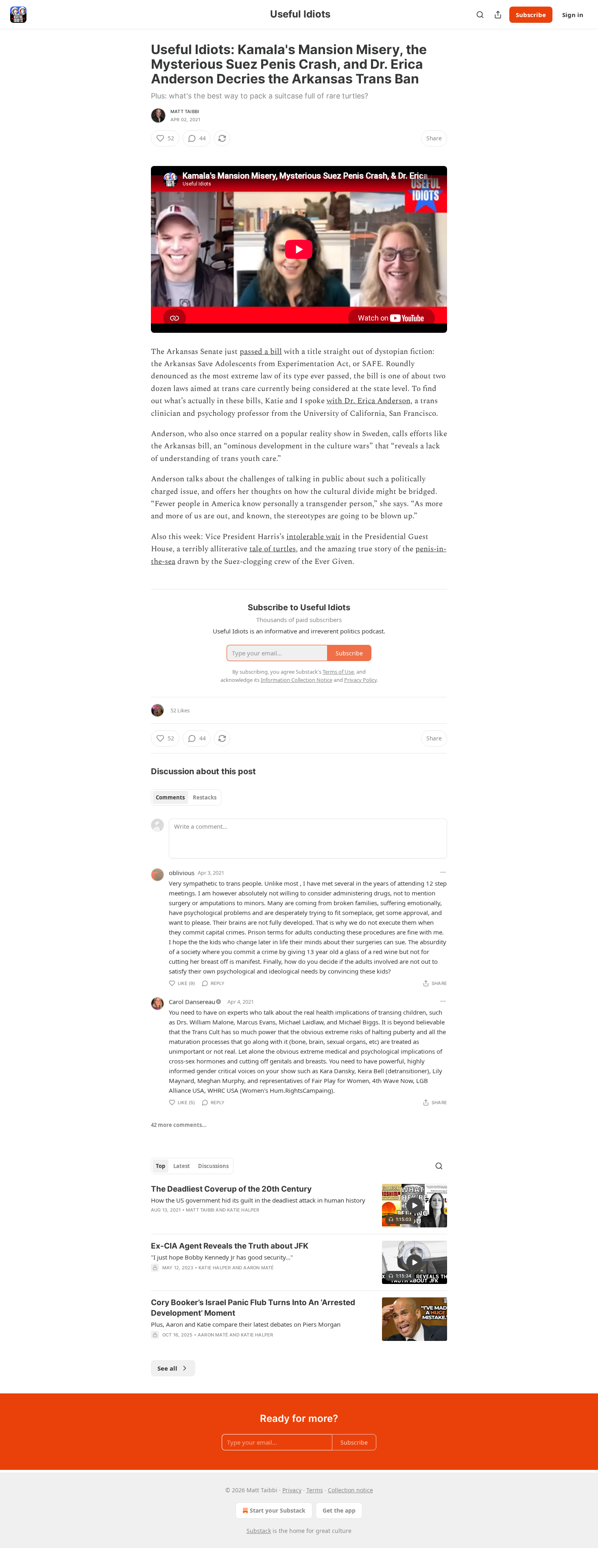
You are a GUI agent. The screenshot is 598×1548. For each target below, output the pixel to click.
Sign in (572, 15)
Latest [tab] (181, 1166)
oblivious (181, 873)
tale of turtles (272, 549)
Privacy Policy (360, 679)
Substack (259, 1531)
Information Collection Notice (296, 679)
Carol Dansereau (192, 1002)
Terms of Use (338, 671)
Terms (314, 1490)
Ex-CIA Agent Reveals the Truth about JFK (229, 1246)
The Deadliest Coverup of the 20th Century (231, 1189)
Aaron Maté (258, 1268)
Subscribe (531, 15)
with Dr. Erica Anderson (368, 401)
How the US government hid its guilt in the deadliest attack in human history (258, 1200)
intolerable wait (313, 537)
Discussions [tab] (213, 1166)
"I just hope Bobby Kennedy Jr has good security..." (222, 1257)
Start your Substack (278, 1510)
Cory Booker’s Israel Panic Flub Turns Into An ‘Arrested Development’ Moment (253, 1308)
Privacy (291, 1490)
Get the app (339, 1510)
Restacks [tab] (204, 797)
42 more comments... (179, 1125)
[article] (299, 1206)
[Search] (480, 15)
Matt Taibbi (184, 111)
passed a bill (261, 352)
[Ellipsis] (443, 872)
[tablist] (186, 797)
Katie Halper (243, 1210)
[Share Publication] (498, 15)
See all (167, 1368)
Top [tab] (160, 1166)
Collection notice (350, 1490)
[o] (414, 1205)
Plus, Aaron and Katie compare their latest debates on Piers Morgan (245, 1324)
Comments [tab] (170, 797)
